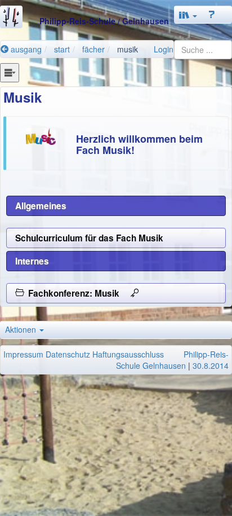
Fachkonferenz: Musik (77, 293)
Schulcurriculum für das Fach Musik (89, 238)
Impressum (23, 354)
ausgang (25, 49)
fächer (93, 49)
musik (127, 49)
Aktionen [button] (21, 329)
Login (163, 49)
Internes (32, 261)
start (62, 49)
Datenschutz (68, 354)
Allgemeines (40, 206)
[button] (188, 14)
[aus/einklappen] (9, 72)
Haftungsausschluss (128, 354)
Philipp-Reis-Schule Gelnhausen (172, 360)
